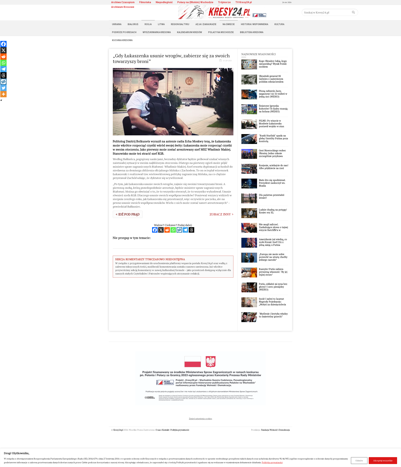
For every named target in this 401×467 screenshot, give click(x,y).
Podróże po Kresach (124, 32)
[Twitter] (3, 88)
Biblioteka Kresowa (251, 32)
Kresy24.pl (118, 429)
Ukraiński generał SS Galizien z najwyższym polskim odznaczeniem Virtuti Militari (271, 80)
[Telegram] (185, 230)
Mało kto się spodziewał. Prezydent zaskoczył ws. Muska (272, 183)
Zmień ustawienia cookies (200, 418)
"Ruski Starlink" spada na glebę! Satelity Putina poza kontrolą (273, 138)
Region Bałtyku (180, 24)
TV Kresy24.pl (243, 2)
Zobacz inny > (221, 214)
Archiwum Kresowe (122, 6)
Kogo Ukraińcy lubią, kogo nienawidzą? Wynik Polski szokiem (273, 64)
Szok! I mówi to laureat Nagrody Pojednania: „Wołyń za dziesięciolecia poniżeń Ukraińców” (272, 303)
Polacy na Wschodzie (221, 32)
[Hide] (1, 100)
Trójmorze (224, 2)
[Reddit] (167, 230)
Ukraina (116, 24)
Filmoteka (145, 2)
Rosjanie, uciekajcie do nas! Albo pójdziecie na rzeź (273, 167)
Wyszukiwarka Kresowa (157, 32)
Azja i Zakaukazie (205, 24)
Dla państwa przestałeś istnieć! (271, 196)
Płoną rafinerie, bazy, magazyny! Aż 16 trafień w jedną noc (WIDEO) (273, 93)
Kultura (279, 24)
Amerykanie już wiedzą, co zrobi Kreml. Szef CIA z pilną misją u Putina (273, 242)
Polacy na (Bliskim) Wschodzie (195, 2)
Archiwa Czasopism (123, 2)
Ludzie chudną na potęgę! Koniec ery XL (273, 211)
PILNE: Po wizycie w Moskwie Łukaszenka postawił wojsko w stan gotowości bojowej (271, 124)
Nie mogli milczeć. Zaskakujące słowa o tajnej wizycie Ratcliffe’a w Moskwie (273, 228)
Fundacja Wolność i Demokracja (275, 429)
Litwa (161, 24)
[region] (200, 457)
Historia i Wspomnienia (254, 24)
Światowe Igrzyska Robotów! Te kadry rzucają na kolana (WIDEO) (273, 108)
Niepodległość (164, 2)
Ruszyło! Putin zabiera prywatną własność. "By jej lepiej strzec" (273, 272)
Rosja (148, 24)
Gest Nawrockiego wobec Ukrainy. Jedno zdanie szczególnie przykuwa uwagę (272, 154)
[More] (3, 94)
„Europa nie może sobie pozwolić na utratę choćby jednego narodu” (273, 257)
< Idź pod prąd (128, 214)
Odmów (359, 460)
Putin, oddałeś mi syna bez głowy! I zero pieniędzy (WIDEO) (273, 286)
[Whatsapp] (173, 230)
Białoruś (133, 24)
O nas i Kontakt (162, 429)
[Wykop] (179, 230)
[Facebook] (155, 230)
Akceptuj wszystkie (383, 460)
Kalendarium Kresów (189, 32)
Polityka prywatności (272, 462)
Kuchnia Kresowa (122, 40)
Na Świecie (229, 24)
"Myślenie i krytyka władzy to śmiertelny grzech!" (273, 315)
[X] (161, 230)
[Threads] (191, 230)
